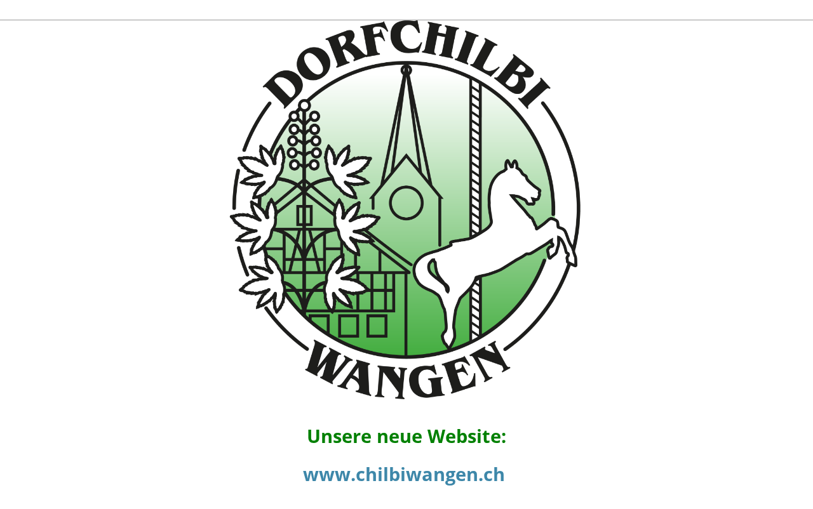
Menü (775, 9)
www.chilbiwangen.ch (404, 473)
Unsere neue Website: (406, 435)
